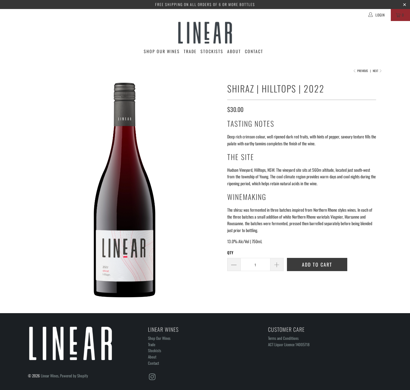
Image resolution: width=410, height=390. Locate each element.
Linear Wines (50, 376)
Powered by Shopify (74, 376)
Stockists (211, 51)
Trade (190, 51)
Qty (230, 252)
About (234, 51)
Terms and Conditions (283, 338)
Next (376, 70)
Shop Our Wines (162, 51)
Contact (254, 51)
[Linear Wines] (205, 32)
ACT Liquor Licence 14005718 (288, 344)
